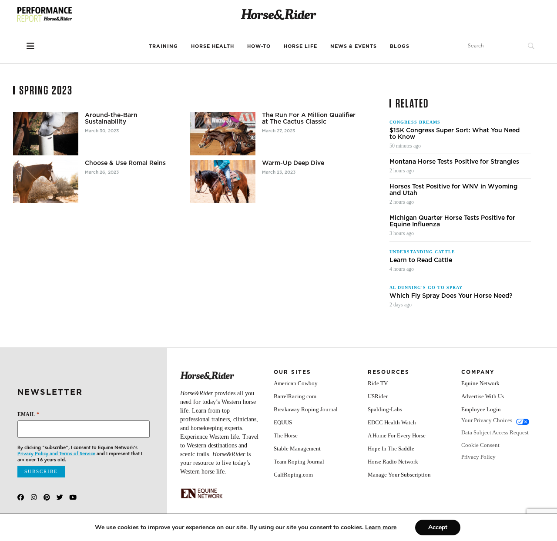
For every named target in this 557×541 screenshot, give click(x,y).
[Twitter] (60, 497)
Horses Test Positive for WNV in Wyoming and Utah (453, 189)
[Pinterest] (47, 497)
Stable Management (297, 448)
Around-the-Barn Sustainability (111, 118)
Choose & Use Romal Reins (125, 163)
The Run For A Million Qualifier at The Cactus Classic (309, 118)
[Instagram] (33, 497)
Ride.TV (378, 383)
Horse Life (300, 46)
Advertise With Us (482, 396)
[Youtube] (73, 497)
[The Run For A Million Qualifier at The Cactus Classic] (222, 133)
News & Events (353, 46)
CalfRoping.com (293, 474)
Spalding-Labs (385, 409)
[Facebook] (20, 497)
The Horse (286, 435)
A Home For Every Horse (397, 435)
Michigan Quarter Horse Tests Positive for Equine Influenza (452, 221)
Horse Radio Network (393, 461)
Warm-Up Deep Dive (293, 163)
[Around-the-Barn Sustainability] (45, 133)
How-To (259, 46)
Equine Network (480, 383)
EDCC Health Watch (392, 422)
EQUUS (283, 422)
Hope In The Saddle (391, 448)
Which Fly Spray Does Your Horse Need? (451, 295)
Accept (437, 527)
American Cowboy (296, 383)
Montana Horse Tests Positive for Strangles (454, 161)
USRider (378, 396)
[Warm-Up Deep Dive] (222, 181)
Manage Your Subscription (399, 474)
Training (163, 46)
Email (28, 414)
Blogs (399, 46)
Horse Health (212, 46)
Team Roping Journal (299, 461)
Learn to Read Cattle (420, 260)
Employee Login (481, 409)
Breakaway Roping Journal (306, 409)
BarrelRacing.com (295, 396)
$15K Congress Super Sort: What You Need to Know (454, 133)
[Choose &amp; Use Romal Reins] (45, 181)
